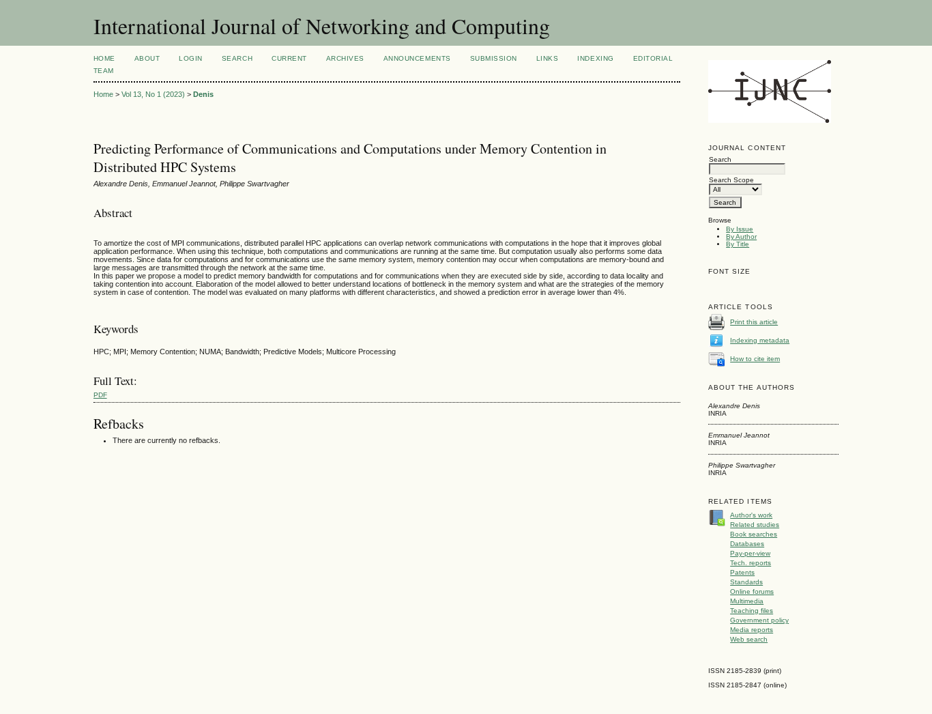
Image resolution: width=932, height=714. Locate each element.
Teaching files (751, 610)
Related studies (754, 524)
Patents (742, 572)
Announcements (417, 58)
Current (289, 58)
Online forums (752, 591)
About (147, 58)
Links (547, 58)
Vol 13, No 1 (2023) (153, 94)
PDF (100, 395)
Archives (345, 58)
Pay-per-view (750, 553)
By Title (737, 244)
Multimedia (746, 601)
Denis (203, 94)
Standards (746, 582)
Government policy (759, 620)
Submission (493, 58)
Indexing (595, 58)
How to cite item (755, 358)
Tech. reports (750, 563)
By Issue (739, 229)
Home (104, 58)
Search (237, 58)
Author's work (751, 515)
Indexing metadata (759, 340)
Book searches (753, 534)
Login (191, 58)
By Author (741, 236)
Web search (749, 639)
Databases (747, 543)
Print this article (754, 322)
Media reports (751, 629)
